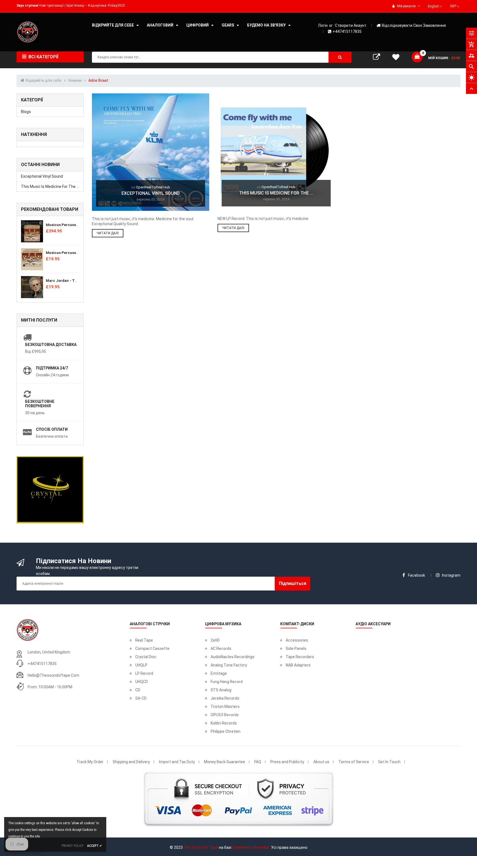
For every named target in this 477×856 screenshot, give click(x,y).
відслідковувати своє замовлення (414, 25)
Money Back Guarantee (224, 762)
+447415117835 (347, 31)
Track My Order (90, 762)
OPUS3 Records (225, 715)
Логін (323, 25)
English (434, 6)
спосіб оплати (52, 429)
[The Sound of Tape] (28, 629)
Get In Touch (389, 762)
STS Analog (221, 690)
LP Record (144, 673)
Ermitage (219, 673)
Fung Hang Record (227, 681)
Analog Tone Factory (229, 665)
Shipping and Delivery (131, 762)
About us (321, 762)
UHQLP (141, 665)
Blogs (26, 111)
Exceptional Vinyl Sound (42, 176)
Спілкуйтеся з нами (23, 853)
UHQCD (141, 681)
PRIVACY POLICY (73, 846)
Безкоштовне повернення (39, 403)
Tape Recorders (300, 657)
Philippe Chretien (225, 731)
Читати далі (108, 233)
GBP (455, 5)
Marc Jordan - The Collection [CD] (76, 281)
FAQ (257, 762)
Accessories (297, 640)
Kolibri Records (224, 723)
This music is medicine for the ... (50, 186)
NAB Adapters (298, 665)
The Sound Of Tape (201, 847)
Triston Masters (225, 706)
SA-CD (141, 698)
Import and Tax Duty (177, 762)
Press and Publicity (287, 762)
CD (137, 690)
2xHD (215, 640)
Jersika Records (225, 698)
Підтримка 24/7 (52, 368)
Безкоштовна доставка (50, 344)
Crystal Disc (146, 657)
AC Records (221, 648)
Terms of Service (353, 762)
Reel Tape (144, 640)
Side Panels (296, 648)
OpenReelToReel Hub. (251, 847)
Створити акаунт (351, 25)
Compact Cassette (152, 648)
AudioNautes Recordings (233, 657)
